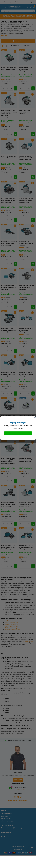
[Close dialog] (34, 417)
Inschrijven (18, 433)
